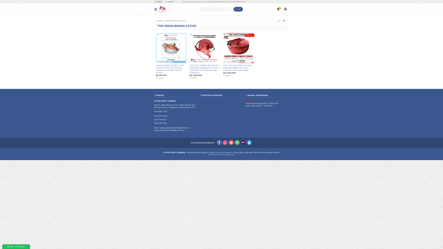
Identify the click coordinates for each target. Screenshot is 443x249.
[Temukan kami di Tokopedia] (237, 143)
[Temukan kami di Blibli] (249, 143)
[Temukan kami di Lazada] (243, 143)
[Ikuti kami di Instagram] (225, 143)
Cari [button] (239, 9)
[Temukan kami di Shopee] (231, 143)
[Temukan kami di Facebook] (219, 143)
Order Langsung (164, 61)
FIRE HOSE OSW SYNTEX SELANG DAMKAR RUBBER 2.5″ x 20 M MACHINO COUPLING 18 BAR (237, 67)
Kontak (171, 2)
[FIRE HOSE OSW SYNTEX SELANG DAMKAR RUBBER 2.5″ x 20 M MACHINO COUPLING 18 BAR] (238, 48)
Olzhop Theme (213, 154)
